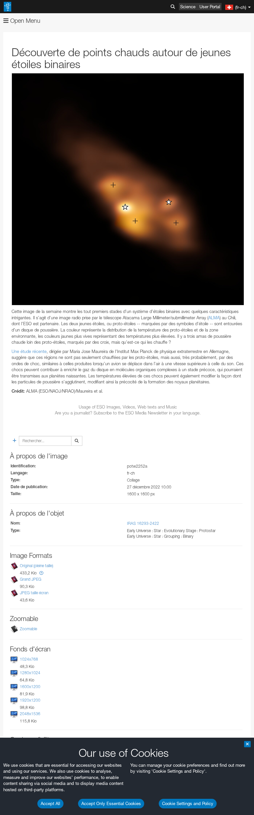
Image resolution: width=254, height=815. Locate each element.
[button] (41, 572)
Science (187, 6)
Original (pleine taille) (36, 565)
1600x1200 (30, 686)
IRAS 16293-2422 (143, 523)
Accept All (50, 803)
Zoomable (28, 628)
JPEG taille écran (34, 592)
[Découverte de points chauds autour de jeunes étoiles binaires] (128, 189)
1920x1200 (30, 700)
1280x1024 (30, 673)
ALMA (214, 317)
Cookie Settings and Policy (187, 803)
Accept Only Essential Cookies (111, 803)
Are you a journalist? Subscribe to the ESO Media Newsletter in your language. (128, 412)
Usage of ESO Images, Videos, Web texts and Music (128, 406)
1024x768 (29, 659)
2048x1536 (30, 713)
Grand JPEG (30, 579)
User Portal (209, 6)
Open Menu (24, 20)
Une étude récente (29, 351)
